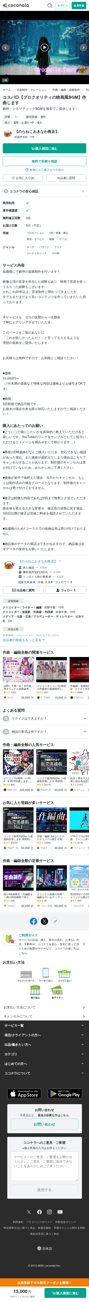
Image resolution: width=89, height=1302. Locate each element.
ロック (30, 247)
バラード (44, 247)
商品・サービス (35, 239)
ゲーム (63, 239)
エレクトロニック (37, 253)
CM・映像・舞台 (58, 232)
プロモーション (35, 232)
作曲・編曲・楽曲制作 (66, 89)
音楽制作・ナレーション (32, 89)
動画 (51, 239)
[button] (44, 718)
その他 (55, 253)
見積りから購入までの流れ (47, 169)
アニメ (58, 247)
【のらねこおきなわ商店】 (37, 561)
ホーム (7, 89)
